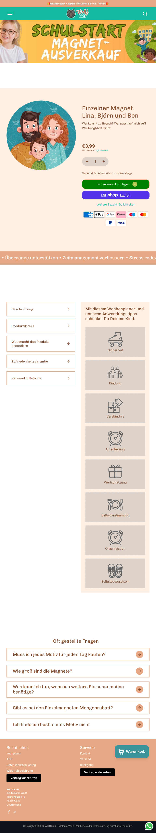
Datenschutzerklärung (21, 765)
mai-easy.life (124, 826)
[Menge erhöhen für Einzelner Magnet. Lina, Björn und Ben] (103, 161)
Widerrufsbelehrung (19, 770)
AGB (9, 759)
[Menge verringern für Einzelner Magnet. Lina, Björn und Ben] (87, 161)
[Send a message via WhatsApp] (149, 826)
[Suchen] (145, 13)
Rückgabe (87, 765)
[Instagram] (14, 812)
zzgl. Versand (101, 150)
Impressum (13, 753)
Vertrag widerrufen (24, 778)
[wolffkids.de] (78, 14)
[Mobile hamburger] (10, 13)
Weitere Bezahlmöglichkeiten (116, 204)
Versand (85, 759)
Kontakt (85, 753)
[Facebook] (8, 812)
